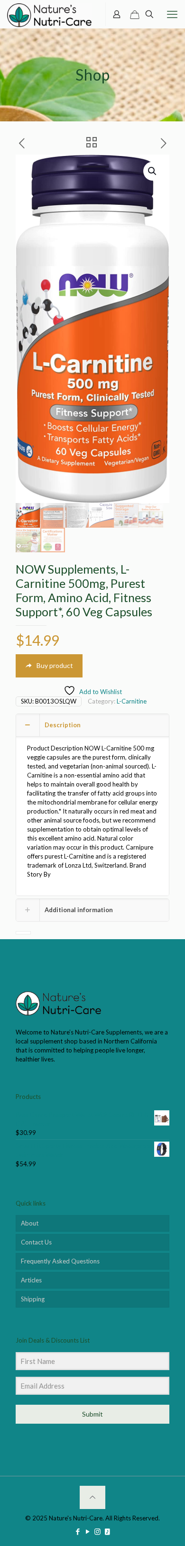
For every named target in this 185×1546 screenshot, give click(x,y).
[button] (152, 171)
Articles (31, 1280)
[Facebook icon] (77, 1531)
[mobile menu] (172, 14)
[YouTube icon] (87, 1531)
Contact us (36, 1242)
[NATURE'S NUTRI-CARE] (49, 14)
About (29, 1223)
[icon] (107, 1531)
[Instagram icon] (97, 1531)
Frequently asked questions (60, 1261)
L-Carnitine (132, 701)
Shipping (33, 1299)
